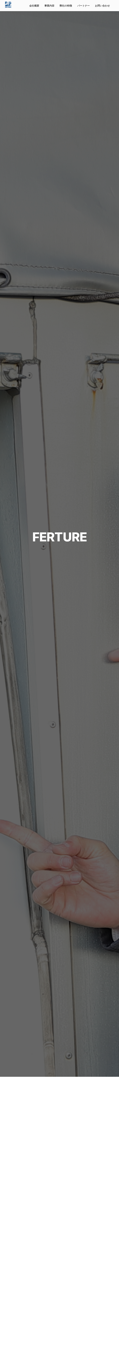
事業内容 (49, 5)
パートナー (83, 5)
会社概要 (34, 5)
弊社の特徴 (66, 5)
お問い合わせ (102, 5)
